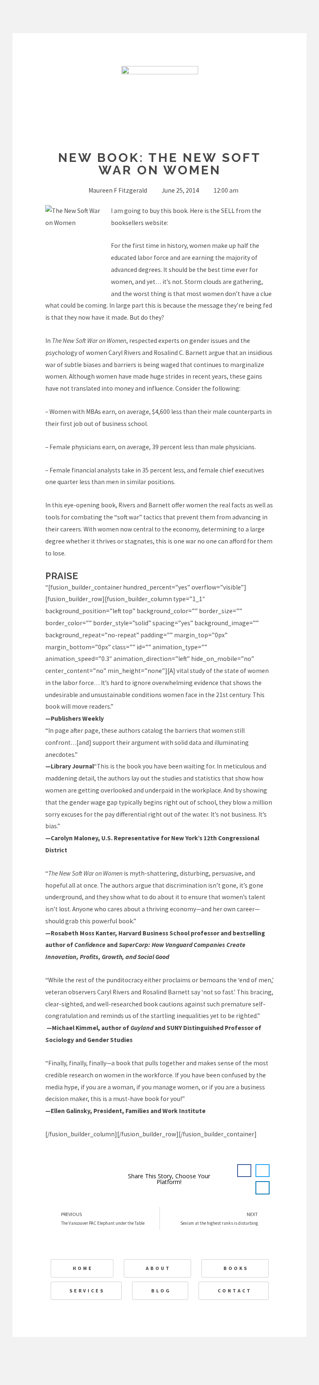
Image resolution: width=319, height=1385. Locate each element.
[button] (244, 1170)
